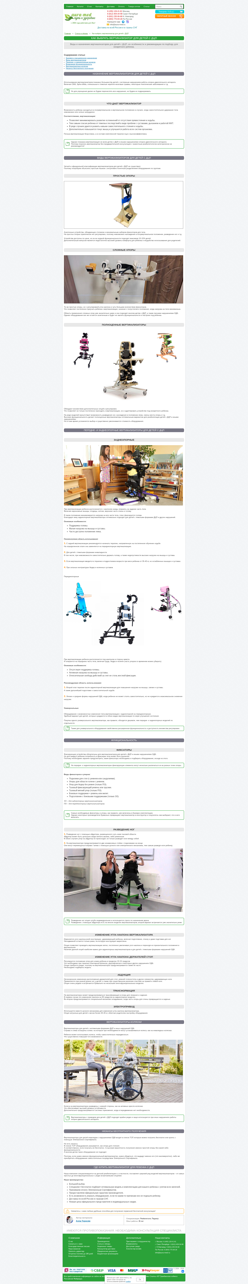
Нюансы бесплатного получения (80, 68)
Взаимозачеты (131, 1244)
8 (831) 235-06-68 (114, 16)
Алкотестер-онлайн (133, 1249)
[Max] (127, 22)
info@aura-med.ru (117, 24)
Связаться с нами (75, 1244)
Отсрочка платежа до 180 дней (80, 1254)
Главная (69, 6)
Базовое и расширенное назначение (81, 58)
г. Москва (158, 1242)
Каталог (80, 6)
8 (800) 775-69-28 (114, 19)
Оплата (121, 6)
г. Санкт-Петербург (162, 1244)
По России (159, 1250)
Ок (140, 1280)
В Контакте (182, 1271)
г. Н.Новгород (160, 1247)
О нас (89, 6)
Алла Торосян (83, 1221)
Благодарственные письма (79, 1246)
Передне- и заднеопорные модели (80, 62)
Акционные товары (104, 1246)
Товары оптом (134, 6)
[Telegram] (123, 21)
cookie (128, 1281)
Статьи (146, 6)
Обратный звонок (166, 16)
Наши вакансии (74, 1249)
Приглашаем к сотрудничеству (138, 1241)
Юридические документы (107, 1251)
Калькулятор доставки (106, 1249)
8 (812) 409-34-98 (114, 14)
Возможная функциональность (79, 64)
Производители (103, 1241)
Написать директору (76, 1251)
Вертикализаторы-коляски (77, 66)
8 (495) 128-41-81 (114, 11)
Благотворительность (77, 1256)
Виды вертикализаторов (76, 60)
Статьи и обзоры (103, 1244)
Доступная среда (133, 1246)
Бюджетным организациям (107, 1254)
